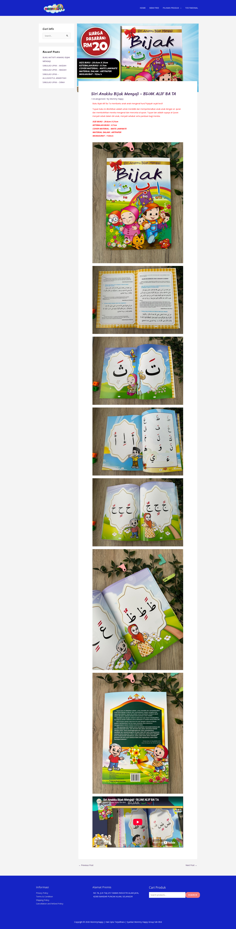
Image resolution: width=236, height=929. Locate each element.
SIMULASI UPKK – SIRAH (54, 82)
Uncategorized (98, 99)
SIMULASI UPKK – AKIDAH (54, 65)
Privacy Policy (42, 893)
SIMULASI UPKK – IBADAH (54, 70)
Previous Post (86, 865)
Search (192, 895)
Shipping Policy (42, 900)
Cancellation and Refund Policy (49, 903)
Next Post (191, 865)
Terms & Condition (44, 896)
